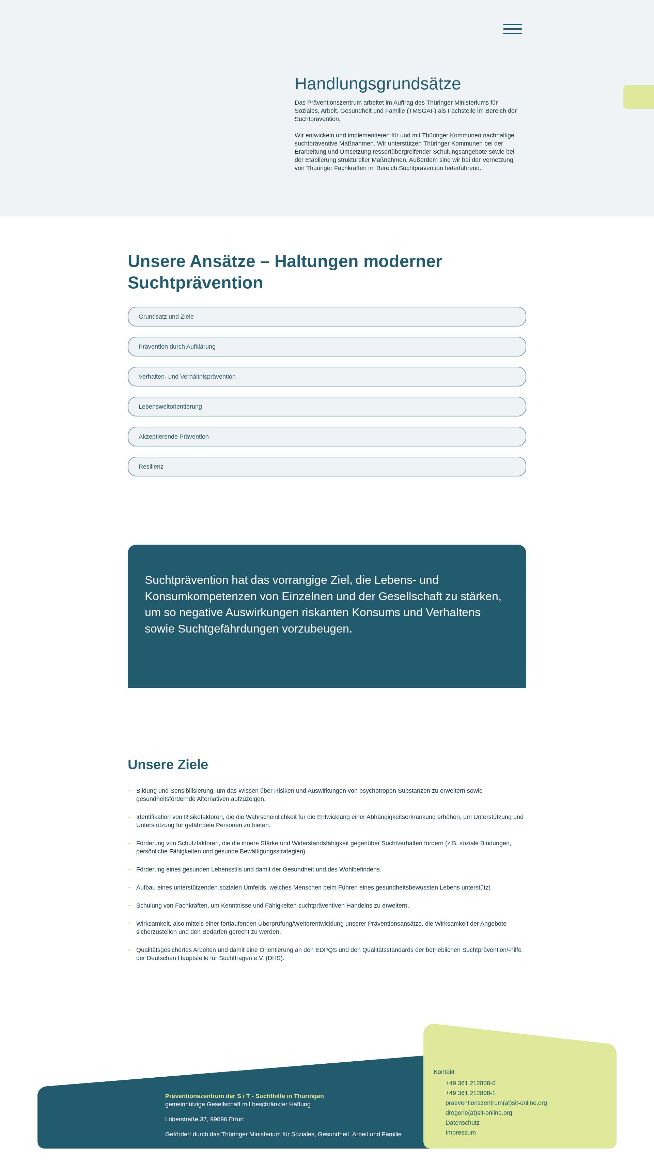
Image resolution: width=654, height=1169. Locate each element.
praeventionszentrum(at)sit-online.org (496, 1102)
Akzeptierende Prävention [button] (174, 436)
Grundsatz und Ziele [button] (166, 316)
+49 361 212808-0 (471, 1083)
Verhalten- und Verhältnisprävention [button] (187, 376)
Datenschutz (463, 1122)
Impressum (461, 1132)
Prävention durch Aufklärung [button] (177, 346)
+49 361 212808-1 (471, 1093)
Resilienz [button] (151, 466)
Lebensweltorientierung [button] (170, 406)
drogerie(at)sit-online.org (479, 1112)
